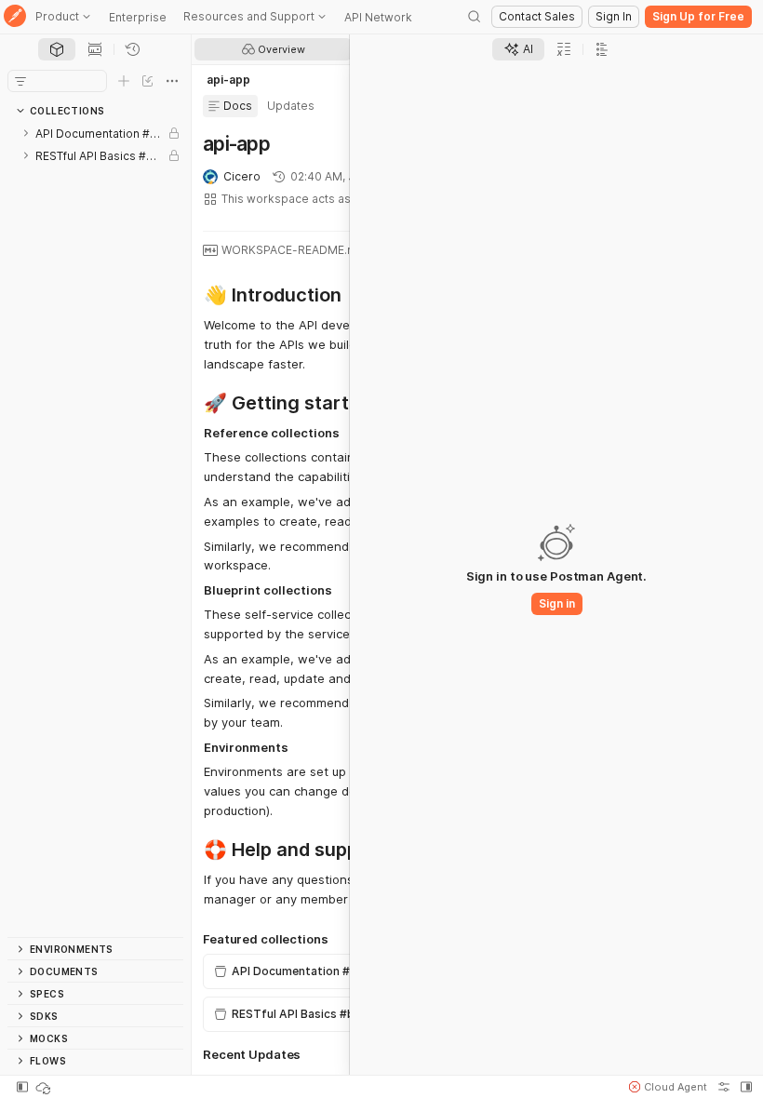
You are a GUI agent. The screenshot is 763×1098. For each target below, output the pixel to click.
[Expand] (26, 133)
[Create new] (124, 81)
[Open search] (474, 17)
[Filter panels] (20, 81)
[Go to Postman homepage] (15, 17)
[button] (668, 1087)
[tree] (95, 529)
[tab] (56, 49)
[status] (44, 1087)
